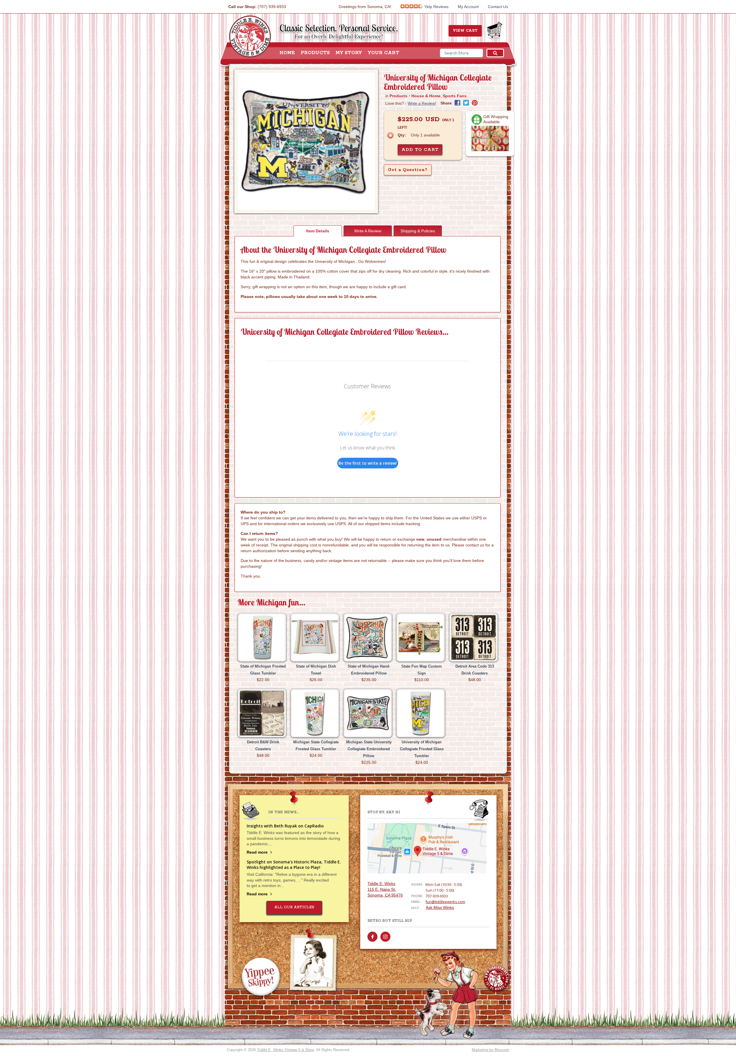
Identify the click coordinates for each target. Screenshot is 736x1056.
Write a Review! (422, 103)
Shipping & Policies (417, 231)
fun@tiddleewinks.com (445, 901)
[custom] (372, 937)
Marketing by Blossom (490, 1050)
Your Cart (383, 53)
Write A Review (367, 231)
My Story (349, 53)
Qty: (402, 135)
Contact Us (498, 6)
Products (315, 53)
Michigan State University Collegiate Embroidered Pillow (369, 749)
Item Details (317, 231)
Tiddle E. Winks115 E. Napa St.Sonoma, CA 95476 (385, 889)
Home (287, 53)
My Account (468, 6)
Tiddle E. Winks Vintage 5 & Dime (285, 1050)
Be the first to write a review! (367, 463)
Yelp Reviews (435, 6)
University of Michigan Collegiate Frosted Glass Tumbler (422, 749)
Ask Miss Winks (440, 907)
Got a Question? (408, 169)
